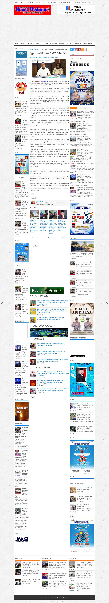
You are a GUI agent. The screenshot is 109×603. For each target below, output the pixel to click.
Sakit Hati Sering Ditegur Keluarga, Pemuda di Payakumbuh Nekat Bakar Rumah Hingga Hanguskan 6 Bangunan (51, 382)
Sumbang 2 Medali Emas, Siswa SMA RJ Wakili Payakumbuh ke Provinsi (85, 498)
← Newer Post (34, 237)
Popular (73, 108)
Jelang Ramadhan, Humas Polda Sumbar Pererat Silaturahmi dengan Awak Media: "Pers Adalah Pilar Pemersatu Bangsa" (53, 227)
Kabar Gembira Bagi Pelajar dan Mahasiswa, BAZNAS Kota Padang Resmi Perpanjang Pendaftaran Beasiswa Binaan (81, 587)
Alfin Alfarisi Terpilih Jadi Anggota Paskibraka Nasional (84, 489)
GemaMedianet (53, 597)
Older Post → (65, 237)
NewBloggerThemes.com (64, 601)
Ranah (23, 43)
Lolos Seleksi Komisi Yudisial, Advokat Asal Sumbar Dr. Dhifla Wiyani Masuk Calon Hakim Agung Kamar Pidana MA (85, 113)
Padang (36, 49)
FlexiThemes (47, 601)
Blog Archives (87, 108)
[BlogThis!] (33, 198)
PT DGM (66, 597)
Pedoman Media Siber (66, 2)
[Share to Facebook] (36, 198)
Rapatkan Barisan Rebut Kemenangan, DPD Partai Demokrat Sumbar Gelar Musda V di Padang (85, 177)
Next (107, 303)
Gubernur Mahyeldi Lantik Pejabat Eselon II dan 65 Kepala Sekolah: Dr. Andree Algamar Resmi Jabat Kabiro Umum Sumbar (44, 226)
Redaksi (38, 2)
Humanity (45, 43)
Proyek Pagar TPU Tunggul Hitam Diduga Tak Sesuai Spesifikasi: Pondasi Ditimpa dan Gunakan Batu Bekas (82, 255)
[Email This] (31, 198)
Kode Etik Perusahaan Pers (82, 2)
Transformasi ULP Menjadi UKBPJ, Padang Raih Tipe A (48, 54)
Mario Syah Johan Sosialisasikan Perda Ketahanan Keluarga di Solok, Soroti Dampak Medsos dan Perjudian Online (85, 152)
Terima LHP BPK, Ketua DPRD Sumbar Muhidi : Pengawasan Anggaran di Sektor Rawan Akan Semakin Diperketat (33, 226)
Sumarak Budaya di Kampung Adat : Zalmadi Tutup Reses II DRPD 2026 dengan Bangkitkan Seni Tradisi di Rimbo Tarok (54, 566)
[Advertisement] (54, 29)
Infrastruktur (87, 43)
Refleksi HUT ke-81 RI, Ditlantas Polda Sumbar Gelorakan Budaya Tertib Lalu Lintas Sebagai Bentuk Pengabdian (53, 373)
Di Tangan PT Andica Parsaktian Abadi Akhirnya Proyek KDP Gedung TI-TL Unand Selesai (84, 139)
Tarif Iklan (30, 2)
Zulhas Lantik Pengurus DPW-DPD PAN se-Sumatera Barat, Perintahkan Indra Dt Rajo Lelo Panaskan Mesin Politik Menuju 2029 (22, 386)
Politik (69, 43)
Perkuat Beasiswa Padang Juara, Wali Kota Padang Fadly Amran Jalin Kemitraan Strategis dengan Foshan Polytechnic (81, 575)
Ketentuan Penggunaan (50, 2)
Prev (2, 303)
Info (22, 2)
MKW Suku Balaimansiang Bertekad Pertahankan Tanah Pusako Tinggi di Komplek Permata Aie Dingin (84, 126)
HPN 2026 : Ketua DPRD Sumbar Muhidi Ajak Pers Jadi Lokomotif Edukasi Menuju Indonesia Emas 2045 (62, 225)
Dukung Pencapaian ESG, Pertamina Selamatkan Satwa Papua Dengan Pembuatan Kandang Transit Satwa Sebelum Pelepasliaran (81, 418)
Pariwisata (77, 43)
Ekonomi (31, 43)
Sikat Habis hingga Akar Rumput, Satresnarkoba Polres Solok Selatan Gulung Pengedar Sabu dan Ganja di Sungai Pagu (52, 310)
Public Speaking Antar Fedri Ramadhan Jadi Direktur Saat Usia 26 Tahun (31, 564)
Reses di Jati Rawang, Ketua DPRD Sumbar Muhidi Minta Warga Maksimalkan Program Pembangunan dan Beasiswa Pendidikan (21, 189)
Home (16, 43)
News (38, 43)
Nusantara (53, 43)
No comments (54, 57)
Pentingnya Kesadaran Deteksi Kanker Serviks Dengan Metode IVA (85, 189)
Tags (79, 108)
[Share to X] (35, 198)
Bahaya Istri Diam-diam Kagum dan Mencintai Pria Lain (25, 473)
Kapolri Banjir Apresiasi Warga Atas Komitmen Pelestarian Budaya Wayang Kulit (58, 575)
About (16, 2)
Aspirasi (62, 43)
